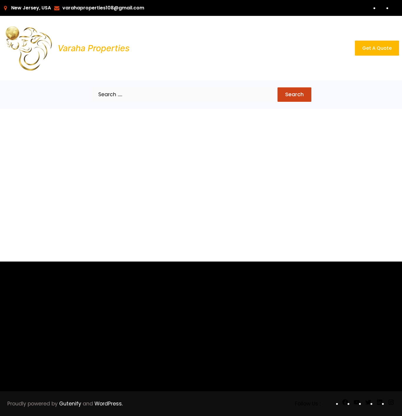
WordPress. (108, 403)
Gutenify (71, 403)
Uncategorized (142, 311)
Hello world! (30, 158)
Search (294, 94)
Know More (26, 215)
